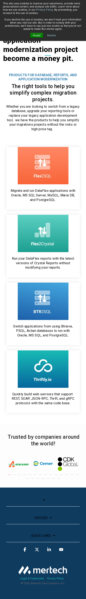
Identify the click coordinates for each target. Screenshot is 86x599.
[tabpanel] (18, 464)
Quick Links (41, 536)
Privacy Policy (44, 9)
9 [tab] (51, 477)
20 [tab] (54, 480)
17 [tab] (38, 480)
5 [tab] (30, 477)
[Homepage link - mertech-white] (43, 572)
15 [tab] (28, 480)
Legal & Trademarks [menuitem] (32, 578)
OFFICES (41, 518)
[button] (25, 551)
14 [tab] (77, 477)
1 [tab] (10, 477)
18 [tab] (44, 480)
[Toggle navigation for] (43, 502)
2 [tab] (15, 477)
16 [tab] (33, 480)
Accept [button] (36, 35)
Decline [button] (51, 35)
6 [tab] (36, 477)
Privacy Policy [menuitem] (55, 578)
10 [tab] (56, 477)
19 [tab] (49, 480)
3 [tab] (20, 477)
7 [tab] (41, 477)
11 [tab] (62, 477)
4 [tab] (25, 477)
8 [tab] (46, 477)
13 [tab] (72, 477)
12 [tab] (67, 477)
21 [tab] (59, 480)
